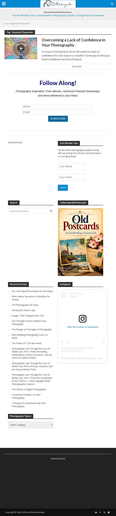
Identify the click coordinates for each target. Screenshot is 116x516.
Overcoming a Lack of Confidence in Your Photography (73, 42)
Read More (76, 66)
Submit (62, 187)
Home (5, 23)
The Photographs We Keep (25, 304)
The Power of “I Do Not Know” (27, 343)
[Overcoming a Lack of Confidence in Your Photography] (21, 48)
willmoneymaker (88, 358)
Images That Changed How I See (28, 315)
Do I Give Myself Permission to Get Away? (32, 291)
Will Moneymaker (68, 358)
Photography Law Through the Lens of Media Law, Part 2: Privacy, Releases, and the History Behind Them (32, 366)
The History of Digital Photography (29, 389)
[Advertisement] (30, 163)
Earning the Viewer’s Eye (23, 310)
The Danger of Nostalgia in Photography (32, 329)
